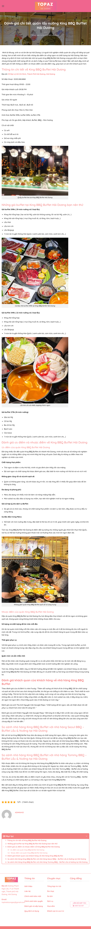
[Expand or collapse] (86, 836)
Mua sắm (51, 906)
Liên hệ (27, 891)
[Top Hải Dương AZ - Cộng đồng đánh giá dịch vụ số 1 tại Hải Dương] (46, 6)
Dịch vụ (50, 901)
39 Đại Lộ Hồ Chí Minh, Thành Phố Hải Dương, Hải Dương (31, 74)
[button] (3, 6)
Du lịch (50, 896)
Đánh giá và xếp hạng (33, 906)
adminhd (55, 35)
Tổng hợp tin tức (54, 886)
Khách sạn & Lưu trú (55, 911)
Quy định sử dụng (31, 911)
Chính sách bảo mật (32, 896)
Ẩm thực (50, 891)
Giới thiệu (28, 886)
